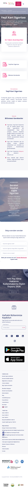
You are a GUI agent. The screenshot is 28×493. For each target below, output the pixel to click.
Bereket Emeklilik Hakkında (7, 378)
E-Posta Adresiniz (6, 324)
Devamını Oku (14, 292)
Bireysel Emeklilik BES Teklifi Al (8, 419)
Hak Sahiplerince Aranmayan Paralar (11, 432)
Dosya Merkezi (5, 400)
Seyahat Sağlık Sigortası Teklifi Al (9, 422)
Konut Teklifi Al (5, 415)
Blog (3, 395)
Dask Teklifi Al (5, 417)
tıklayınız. (21, 151)
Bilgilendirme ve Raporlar (7, 380)
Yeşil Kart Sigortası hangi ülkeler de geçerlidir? (13, 248)
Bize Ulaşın (4, 404)
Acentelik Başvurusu (6, 397)
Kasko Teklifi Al (5, 412)
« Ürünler (9, 10)
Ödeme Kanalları (5, 448)
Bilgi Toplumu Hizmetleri (7, 385)
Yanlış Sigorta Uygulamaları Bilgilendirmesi (11, 441)
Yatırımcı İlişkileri (5, 383)
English (6, 407)
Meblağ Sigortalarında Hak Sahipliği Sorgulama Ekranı (13, 430)
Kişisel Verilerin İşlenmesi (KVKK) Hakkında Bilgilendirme (13, 439)
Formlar (3, 451)
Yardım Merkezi (5, 402)
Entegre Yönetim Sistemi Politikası (9, 428)
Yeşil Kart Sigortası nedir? (8, 243)
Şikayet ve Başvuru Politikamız (8, 444)
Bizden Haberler (5, 393)
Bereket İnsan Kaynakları (7, 390)
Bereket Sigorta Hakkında (7, 376)
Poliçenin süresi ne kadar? (9, 253)
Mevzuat (4, 446)
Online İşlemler (18, 3)
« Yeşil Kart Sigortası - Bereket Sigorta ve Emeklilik (13, 11)
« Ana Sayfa (3, 10)
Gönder (23, 327)
